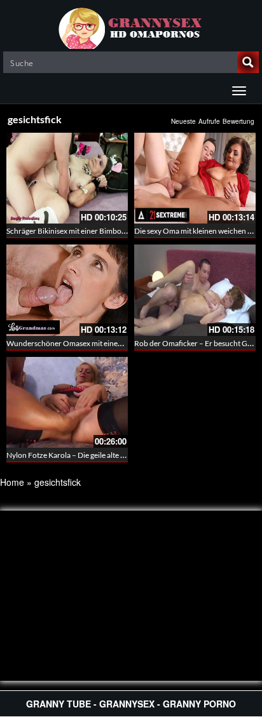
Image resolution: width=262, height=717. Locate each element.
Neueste (183, 121)
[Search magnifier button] (248, 62)
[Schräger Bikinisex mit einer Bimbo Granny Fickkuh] (67, 178)
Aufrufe (209, 121)
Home (12, 482)
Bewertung (238, 121)
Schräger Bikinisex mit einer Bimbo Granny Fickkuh (91, 231)
